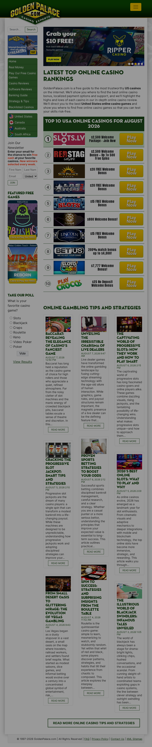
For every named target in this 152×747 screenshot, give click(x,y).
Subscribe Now (76, 390)
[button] (76, 358)
